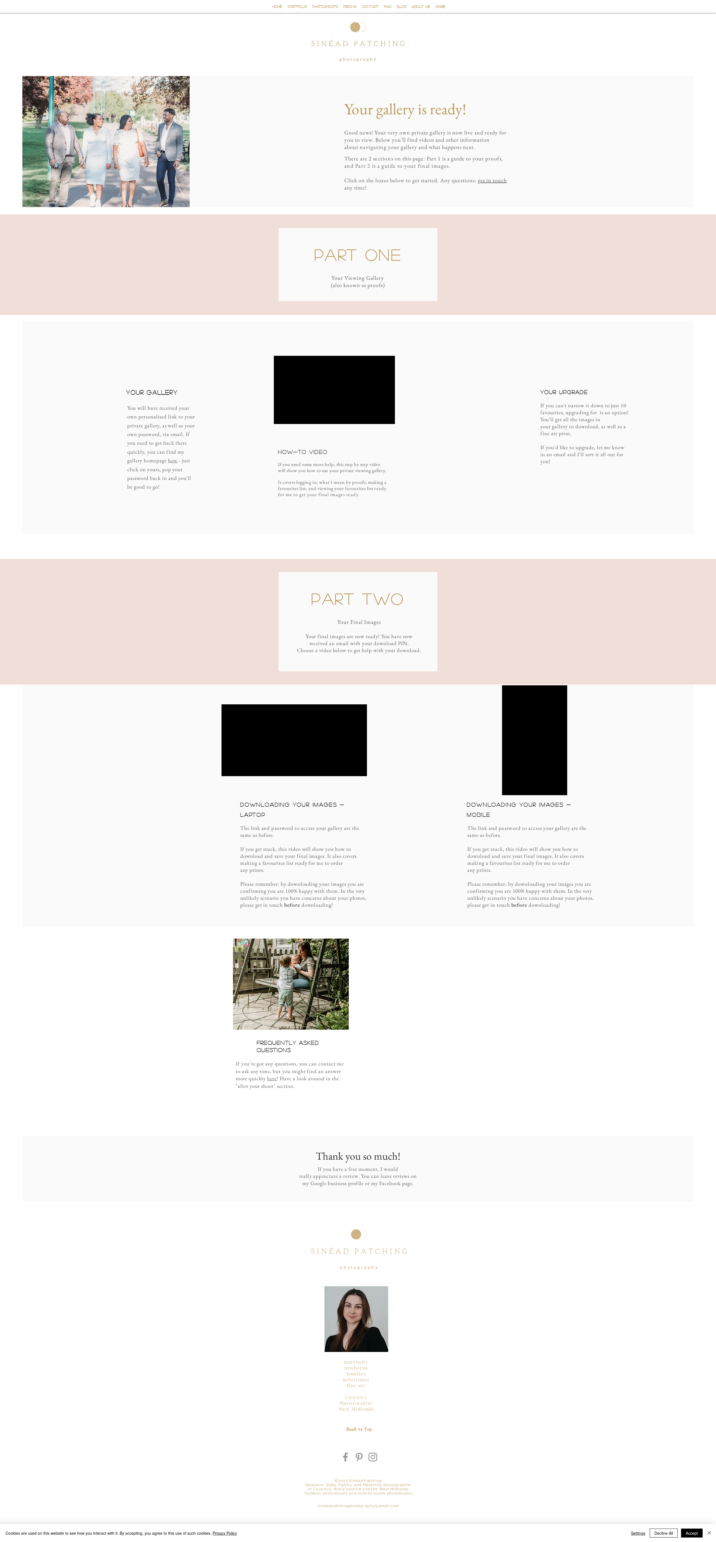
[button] (325, 6)
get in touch (492, 180)
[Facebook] (345, 1457)
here (272, 1078)
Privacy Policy (225, 1533)
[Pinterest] (359, 1457)
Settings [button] (638, 1533)
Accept (692, 1533)
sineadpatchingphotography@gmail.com (358, 1506)
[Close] (709, 1533)
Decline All (663, 1533)
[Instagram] (373, 1457)
